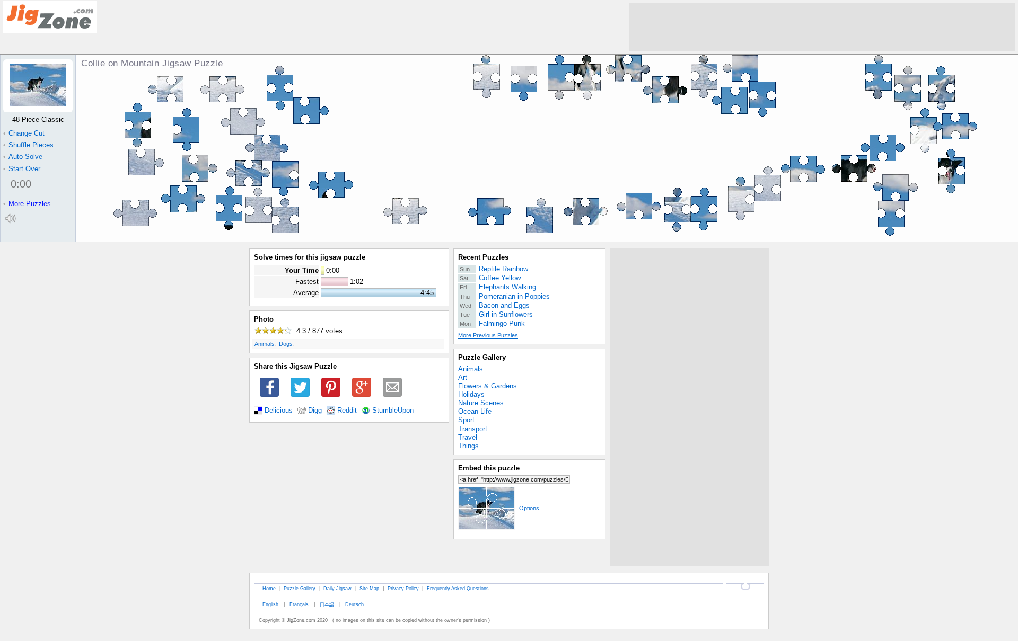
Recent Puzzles (483, 257)
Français (299, 604)
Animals (264, 344)
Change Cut (24, 133)
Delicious (279, 410)
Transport (472, 429)
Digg (315, 410)
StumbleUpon (393, 410)
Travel (467, 437)
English (270, 604)
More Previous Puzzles (488, 335)
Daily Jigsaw (337, 588)
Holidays (471, 394)
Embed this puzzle (489, 468)
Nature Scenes (481, 403)
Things (468, 446)
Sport (466, 420)
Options (529, 508)
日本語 (327, 604)
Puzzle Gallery (482, 357)
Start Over (21, 169)
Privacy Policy (403, 588)
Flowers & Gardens (487, 386)
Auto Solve (22, 157)
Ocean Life (475, 411)
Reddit (347, 410)
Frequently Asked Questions (458, 588)
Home (269, 588)
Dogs (286, 344)
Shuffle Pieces (28, 145)
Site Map (369, 588)
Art (462, 377)
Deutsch (354, 604)
